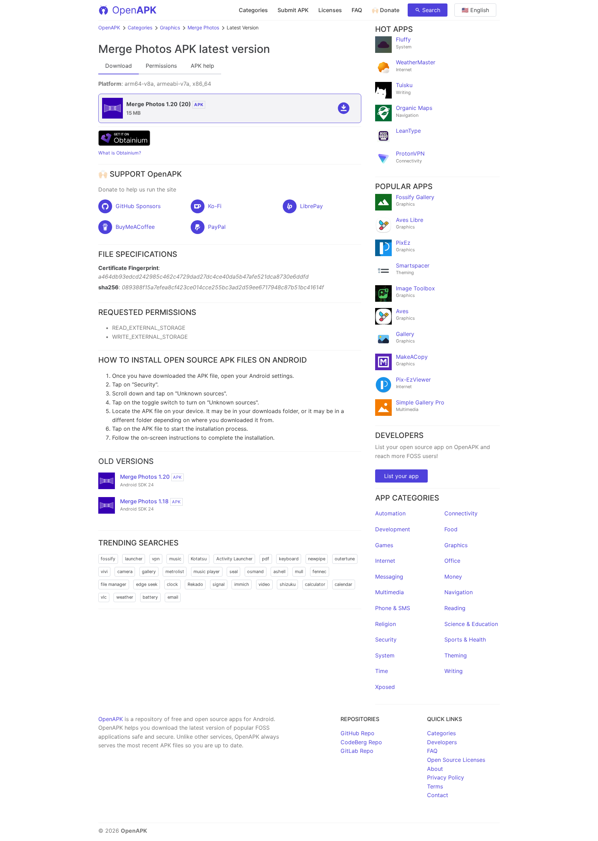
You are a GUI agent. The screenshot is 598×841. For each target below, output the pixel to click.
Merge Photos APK (147, 49)
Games (384, 545)
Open (134, 10)
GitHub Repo (357, 733)
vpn (156, 558)
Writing (453, 670)
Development (392, 529)
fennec (319, 571)
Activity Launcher (234, 558)
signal (218, 584)
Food (450, 529)
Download (118, 65)
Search (431, 10)
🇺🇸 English (475, 10)
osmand (255, 571)
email (172, 597)
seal (233, 571)
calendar (343, 584)
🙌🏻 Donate (385, 10)
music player (206, 571)
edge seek (146, 584)
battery (150, 597)
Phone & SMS (392, 608)
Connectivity (461, 513)
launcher (134, 558)
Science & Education (471, 623)
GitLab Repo (357, 750)
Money (453, 576)
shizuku (288, 584)
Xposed (385, 686)
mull (299, 571)
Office (452, 560)
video (264, 584)
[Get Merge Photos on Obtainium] (124, 143)
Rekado (195, 584)
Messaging (389, 576)
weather (124, 597)
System (385, 655)
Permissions (161, 65)
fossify (108, 558)
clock (172, 584)
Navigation (458, 592)
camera (125, 571)
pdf (265, 558)
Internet (385, 560)
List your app (401, 476)
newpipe (316, 558)
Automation (390, 513)
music (175, 558)
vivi (104, 571)
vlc (104, 597)
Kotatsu (199, 558)
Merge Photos (203, 27)
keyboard (289, 558)
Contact (437, 795)
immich (241, 584)
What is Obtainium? (119, 153)
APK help (202, 65)
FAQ (357, 10)
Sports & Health (465, 639)
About (435, 768)
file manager (113, 584)
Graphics (170, 27)
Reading (454, 608)
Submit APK (293, 10)
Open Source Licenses (456, 759)
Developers (442, 742)
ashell (279, 571)
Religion (385, 623)
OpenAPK (109, 27)
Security (386, 639)
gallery (149, 571)
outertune (345, 558)
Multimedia (389, 592)
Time (381, 670)
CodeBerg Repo (361, 742)
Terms (435, 786)
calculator (315, 584)
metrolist (174, 571)
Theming (455, 655)
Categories (253, 10)
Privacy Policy (445, 777)
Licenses (330, 10)
